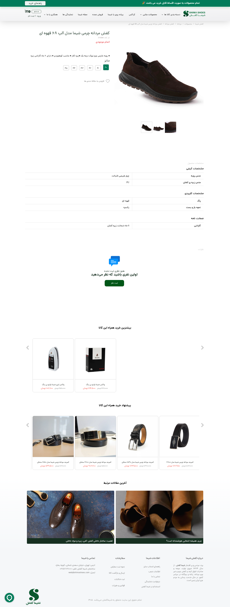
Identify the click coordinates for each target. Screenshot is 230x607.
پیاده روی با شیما (115, 14)
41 (98, 68)
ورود (39, 16)
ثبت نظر (114, 283)
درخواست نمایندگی (152, 581)
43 (82, 68)
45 (66, 68)
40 (106, 67)
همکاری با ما (52, 14)
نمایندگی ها (68, 14)
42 (90, 68)
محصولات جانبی (150, 14)
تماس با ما (155, 576)
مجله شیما (82, 14)
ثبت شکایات (119, 579)
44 (74, 68)
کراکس (132, 14)
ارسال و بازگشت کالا (117, 573)
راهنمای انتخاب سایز (152, 566)
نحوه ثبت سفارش (118, 566)
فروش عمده (97, 14)
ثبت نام (31, 16)
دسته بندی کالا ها (172, 14)
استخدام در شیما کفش (150, 586)
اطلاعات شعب (154, 571)
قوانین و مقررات (118, 585)
